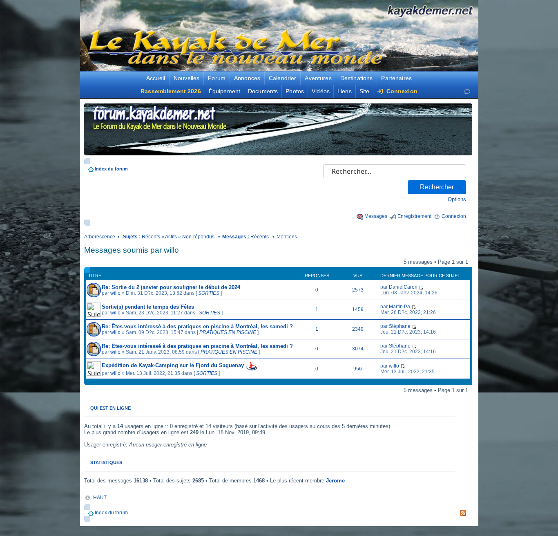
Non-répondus (198, 237)
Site (364, 91)
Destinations (356, 78)
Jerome (335, 481)
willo (115, 293)
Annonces (247, 78)
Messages (375, 216)
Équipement (224, 91)
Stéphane (400, 326)
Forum (216, 78)
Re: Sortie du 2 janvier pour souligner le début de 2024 (171, 287)
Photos (295, 91)
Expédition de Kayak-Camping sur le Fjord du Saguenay (173, 365)
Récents (151, 237)
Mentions (287, 237)
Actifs (171, 237)
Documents (263, 91)
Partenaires (396, 78)
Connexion (400, 91)
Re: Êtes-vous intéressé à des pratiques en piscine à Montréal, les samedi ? (197, 326)
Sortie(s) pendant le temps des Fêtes (148, 307)
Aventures (318, 78)
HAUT (100, 497)
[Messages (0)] (467, 91)
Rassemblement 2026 (171, 91)
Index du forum (111, 168)
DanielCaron (403, 287)
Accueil (155, 78)
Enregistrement (414, 216)
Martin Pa (399, 306)
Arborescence (99, 237)
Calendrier (282, 78)
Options (457, 199)
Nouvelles (186, 78)
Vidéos (321, 91)
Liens (344, 91)
